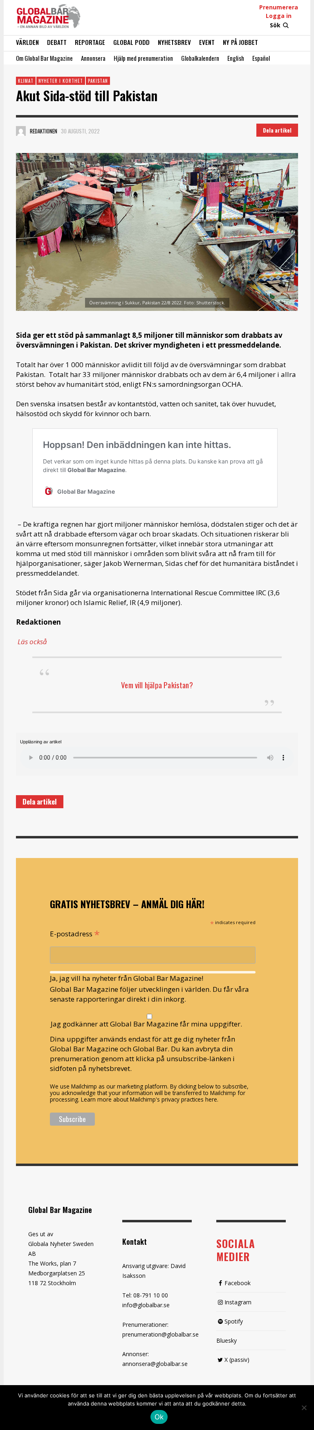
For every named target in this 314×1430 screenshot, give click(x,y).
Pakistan (98, 81)
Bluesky (226, 1340)
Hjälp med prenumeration (143, 57)
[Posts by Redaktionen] (21, 131)
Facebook (237, 1283)
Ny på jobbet (240, 42)
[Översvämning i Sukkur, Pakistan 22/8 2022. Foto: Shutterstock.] (157, 232)
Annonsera (93, 57)
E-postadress (75, 933)
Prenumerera (278, 7)
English (235, 57)
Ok (159, 1417)
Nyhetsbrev (174, 42)
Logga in (279, 16)
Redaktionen (43, 131)
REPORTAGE (90, 42)
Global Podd (131, 42)
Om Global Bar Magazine (44, 57)
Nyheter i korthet (60, 81)
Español (261, 57)
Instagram (237, 1302)
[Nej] (304, 1408)
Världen (27, 42)
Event (207, 42)
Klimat (26, 81)
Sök (275, 25)
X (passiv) (236, 1359)
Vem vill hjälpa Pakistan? (157, 684)
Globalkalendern (200, 57)
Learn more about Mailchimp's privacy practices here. (149, 1099)
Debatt (57, 42)
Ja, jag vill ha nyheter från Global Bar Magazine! (126, 978)
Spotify (233, 1321)
